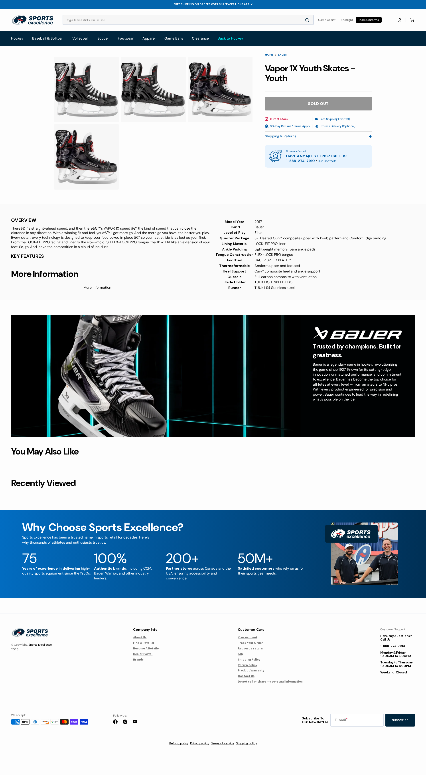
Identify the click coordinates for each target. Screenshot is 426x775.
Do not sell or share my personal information (270, 681)
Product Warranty (251, 670)
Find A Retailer (143, 643)
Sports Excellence (40, 645)
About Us (139, 637)
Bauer (282, 54)
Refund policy (178, 743)
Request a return (250, 648)
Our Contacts (327, 161)
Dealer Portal (142, 654)
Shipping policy (246, 743)
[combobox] (188, 20)
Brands (138, 659)
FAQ (240, 654)
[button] (400, 20)
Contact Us (246, 676)
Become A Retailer (146, 648)
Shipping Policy (249, 659)
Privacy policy (199, 743)
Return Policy (247, 665)
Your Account (247, 637)
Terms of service (222, 743)
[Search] (308, 20)
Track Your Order (250, 643)
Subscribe (400, 720)
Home (269, 54)
